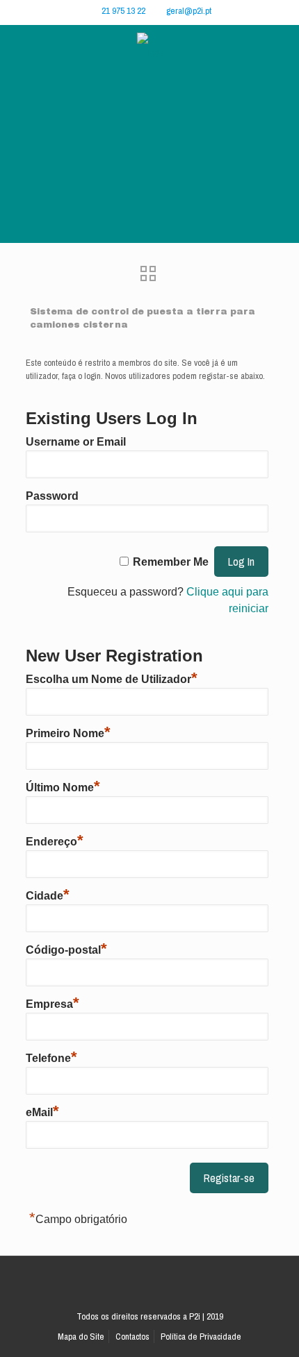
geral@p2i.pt (188, 11)
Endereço (54, 840)
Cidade (48, 894)
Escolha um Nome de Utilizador (111, 677)
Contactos (132, 1336)
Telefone (51, 1056)
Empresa (52, 1002)
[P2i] (149, 53)
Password (52, 496)
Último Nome (63, 785)
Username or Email (76, 442)
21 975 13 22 (123, 11)
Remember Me (171, 562)
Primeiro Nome (68, 731)
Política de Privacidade (201, 1336)
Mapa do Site (81, 1336)
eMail (42, 1110)
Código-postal (66, 948)
